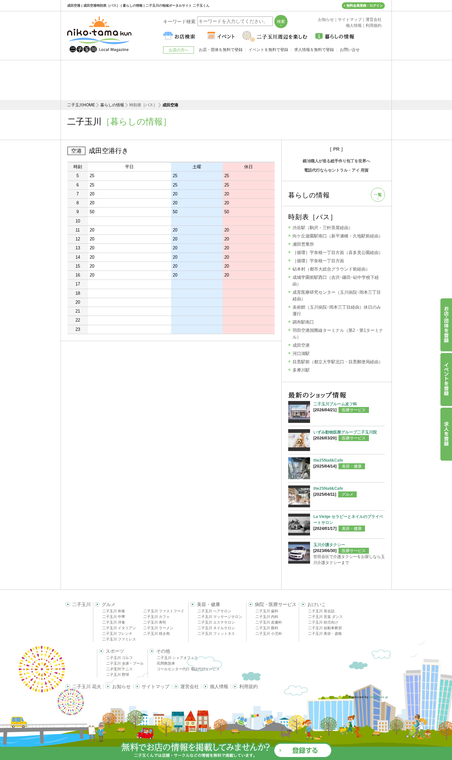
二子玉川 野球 (117, 675)
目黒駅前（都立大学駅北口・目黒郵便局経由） (338, 361)
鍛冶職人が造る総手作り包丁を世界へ (336, 161)
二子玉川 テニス (119, 669)
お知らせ (121, 686)
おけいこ (316, 604)
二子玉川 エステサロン (216, 622)
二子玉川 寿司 (154, 622)
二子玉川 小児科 (268, 633)
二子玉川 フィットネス (216, 633)
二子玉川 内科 (266, 617)
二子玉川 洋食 (113, 622)
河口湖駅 (301, 353)
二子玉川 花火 (86, 686)
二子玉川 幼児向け (323, 622)
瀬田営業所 (303, 244)
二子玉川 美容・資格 (325, 633)
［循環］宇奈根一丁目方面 (318, 260)
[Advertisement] (226, 80)
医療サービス (354, 410)
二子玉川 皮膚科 (268, 622)
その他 (163, 651)
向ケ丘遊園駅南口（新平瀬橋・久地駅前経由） (338, 235)
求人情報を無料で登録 (314, 49)
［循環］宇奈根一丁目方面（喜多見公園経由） (338, 252)
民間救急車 (166, 663)
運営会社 (189, 686)
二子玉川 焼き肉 (156, 633)
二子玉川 (81, 604)
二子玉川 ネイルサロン (216, 628)
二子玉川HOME (81, 105)
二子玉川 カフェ (156, 617)
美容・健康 (352, 466)
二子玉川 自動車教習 (325, 628)
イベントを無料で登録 (268, 49)
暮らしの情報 (112, 105)
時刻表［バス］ (312, 217)
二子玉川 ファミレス (119, 639)
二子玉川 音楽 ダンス (325, 617)
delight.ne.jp (378, 697)
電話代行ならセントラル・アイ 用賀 (336, 170)
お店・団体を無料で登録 (221, 49)
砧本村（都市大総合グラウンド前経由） (331, 269)
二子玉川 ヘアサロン (214, 611)
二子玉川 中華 (113, 617)
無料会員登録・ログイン (364, 5)
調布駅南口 (303, 322)
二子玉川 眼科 (266, 628)
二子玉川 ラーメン (158, 628)
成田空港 (301, 345)
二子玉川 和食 (113, 611)
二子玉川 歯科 (266, 611)
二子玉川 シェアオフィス (177, 658)
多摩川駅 (301, 370)
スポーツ (115, 651)
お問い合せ (350, 49)
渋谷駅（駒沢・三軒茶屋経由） (323, 227)
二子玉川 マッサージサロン (220, 617)
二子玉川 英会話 (321, 611)
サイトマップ (155, 686)
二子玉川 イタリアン (119, 628)
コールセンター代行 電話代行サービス (188, 669)
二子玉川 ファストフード (163, 611)
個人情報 (219, 686)
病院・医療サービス (275, 604)
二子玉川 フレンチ (117, 633)
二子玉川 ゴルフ (119, 658)
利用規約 (248, 686)
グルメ (347, 494)
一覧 (378, 194)
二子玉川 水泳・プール (125, 663)
